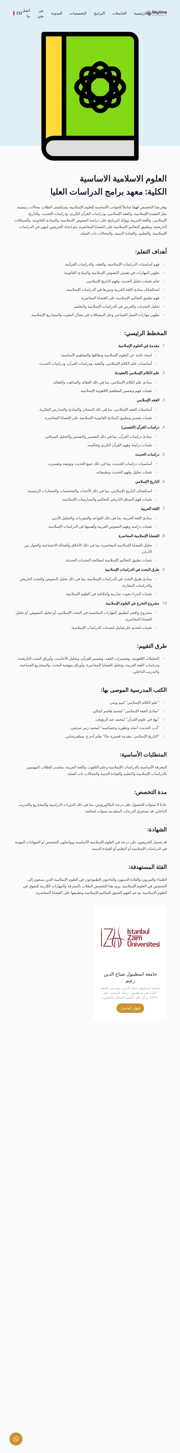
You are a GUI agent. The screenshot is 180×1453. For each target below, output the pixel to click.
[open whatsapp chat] (15, 1439)
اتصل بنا (26, 13)
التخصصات (78, 13)
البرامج (99, 13)
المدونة (56, 13)
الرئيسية (140, 13)
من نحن (41, 13)
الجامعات (119, 13)
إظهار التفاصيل (130, 1008)
